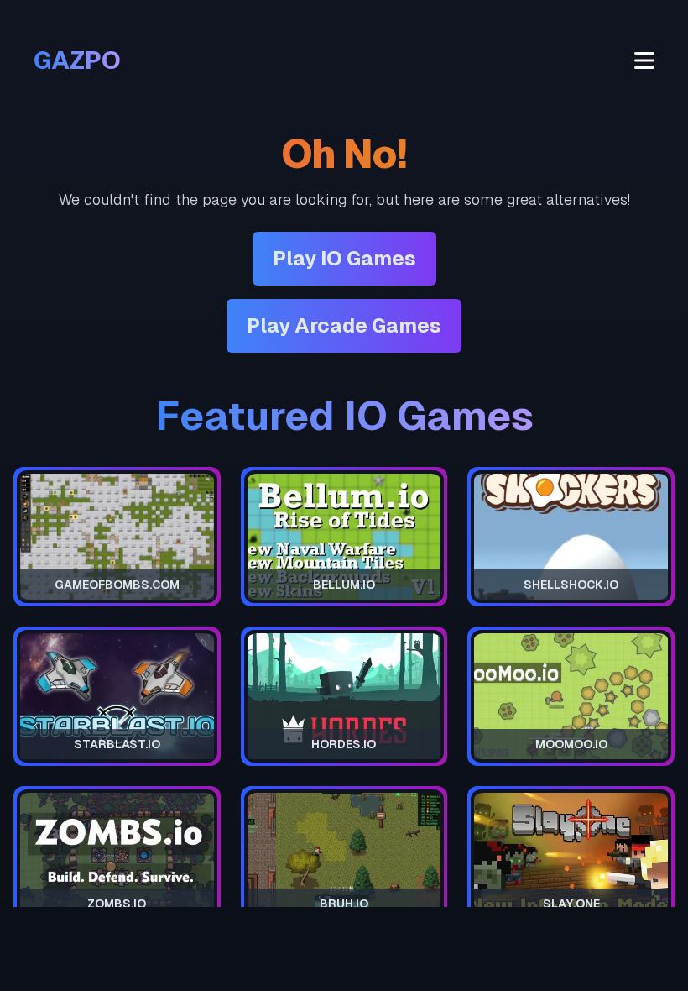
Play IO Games (344, 258)
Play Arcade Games (344, 325)
